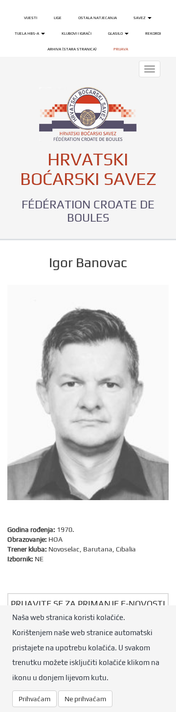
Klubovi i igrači (76, 33)
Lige (58, 17)
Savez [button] (140, 17)
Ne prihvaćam (85, 699)
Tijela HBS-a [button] (27, 33)
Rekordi (153, 33)
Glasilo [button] (116, 33)
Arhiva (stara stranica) (72, 48)
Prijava (120, 48)
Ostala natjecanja (97, 17)
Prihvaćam (34, 699)
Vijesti (30, 17)
